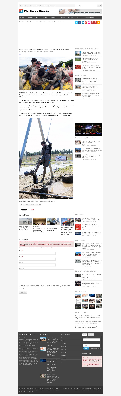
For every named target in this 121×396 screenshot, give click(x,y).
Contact (32, 5)
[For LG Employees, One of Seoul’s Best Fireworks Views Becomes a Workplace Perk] (92, 306)
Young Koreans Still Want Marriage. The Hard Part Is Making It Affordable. (91, 156)
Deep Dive (63, 349)
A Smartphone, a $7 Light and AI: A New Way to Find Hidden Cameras (91, 233)
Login (84, 334)
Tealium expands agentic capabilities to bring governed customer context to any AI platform (53, 351)
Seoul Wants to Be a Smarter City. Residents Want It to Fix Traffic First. (92, 149)
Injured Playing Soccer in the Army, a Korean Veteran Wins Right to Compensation (91, 95)
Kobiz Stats (63, 352)
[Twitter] (76, 22)
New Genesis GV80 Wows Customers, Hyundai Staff (52, 228)
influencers (38, 204)
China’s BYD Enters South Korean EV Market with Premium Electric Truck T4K (87, 317)
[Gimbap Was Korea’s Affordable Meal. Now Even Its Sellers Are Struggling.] (99, 306)
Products (63, 355)
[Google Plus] (86, 22)
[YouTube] (92, 22)
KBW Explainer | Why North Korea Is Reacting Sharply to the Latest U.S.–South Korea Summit (91, 254)
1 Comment (94, 266)
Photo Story (31, 21)
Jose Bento (77, 326)
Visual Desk (71, 17)
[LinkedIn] (83, 22)
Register (91, 334)
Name (21, 251)
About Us (63, 361)
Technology (62, 17)
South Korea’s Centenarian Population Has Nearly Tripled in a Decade (91, 283)
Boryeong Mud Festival (29, 204)
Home (21, 5)
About (26, 5)
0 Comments (93, 55)
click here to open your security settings (91, 361)
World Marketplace (90, 17)
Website (21, 262)
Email (21, 256)
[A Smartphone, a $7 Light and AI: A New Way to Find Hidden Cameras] (78, 233)
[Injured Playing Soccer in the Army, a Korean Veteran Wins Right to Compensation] (78, 94)
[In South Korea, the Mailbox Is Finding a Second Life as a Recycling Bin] (78, 227)
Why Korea (52, 5)
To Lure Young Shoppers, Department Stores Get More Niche (91, 219)
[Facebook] (79, 22)
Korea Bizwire (35, 51)
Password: (85, 342)
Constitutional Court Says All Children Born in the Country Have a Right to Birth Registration (91, 80)
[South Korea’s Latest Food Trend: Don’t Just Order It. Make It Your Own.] (78, 143)
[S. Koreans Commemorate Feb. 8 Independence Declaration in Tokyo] (39, 221)
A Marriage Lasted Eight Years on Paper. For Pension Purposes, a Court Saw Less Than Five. (91, 87)
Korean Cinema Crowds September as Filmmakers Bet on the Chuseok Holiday (53, 377)
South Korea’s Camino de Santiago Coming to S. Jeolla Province (25, 227)
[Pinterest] (95, 22)
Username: (85, 337)
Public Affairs (29, 17)
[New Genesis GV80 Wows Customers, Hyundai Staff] (53, 221)
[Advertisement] (46, 35)
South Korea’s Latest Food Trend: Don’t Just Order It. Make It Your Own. (91, 142)
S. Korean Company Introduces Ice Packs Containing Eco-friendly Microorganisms (88, 322)
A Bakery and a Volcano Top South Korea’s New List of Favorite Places (91, 52)
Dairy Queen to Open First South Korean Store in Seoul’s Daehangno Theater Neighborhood (67, 231)
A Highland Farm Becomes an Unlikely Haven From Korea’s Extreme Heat (90, 59)
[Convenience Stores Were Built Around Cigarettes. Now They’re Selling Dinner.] (99, 301)
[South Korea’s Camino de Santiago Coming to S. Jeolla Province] (25, 221)
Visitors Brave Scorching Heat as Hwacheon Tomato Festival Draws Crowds (91, 67)
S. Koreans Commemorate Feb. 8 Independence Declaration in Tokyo (39, 229)
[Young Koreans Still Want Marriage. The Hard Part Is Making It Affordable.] (78, 156)
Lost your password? (96, 348)
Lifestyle (53, 17)
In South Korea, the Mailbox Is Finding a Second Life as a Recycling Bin (91, 226)
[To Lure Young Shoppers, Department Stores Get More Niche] (78, 220)
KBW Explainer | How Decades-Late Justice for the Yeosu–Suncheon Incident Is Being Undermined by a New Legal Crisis (92, 262)
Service (45, 5)
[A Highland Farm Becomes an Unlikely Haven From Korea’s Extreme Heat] (78, 59)
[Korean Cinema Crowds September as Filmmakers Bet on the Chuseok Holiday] (99, 296)
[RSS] (98, 22)
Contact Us (63, 358)
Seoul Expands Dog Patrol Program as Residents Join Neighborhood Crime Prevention (87, 326)
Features (79, 17)
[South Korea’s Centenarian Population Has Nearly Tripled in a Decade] (78, 283)
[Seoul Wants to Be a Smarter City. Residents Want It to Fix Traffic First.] (78, 150)
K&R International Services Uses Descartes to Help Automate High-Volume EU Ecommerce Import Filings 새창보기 (52, 364)
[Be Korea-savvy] (34, 11)
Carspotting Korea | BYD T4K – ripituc (84, 315)
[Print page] (46, 54)
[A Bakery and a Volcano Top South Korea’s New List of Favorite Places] (78, 53)
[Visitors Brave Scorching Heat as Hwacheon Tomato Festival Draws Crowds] (78, 67)
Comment (21, 268)
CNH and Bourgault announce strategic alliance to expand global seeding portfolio (53, 340)
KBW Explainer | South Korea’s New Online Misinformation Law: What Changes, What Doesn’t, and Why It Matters (91, 246)
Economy (45, 17)
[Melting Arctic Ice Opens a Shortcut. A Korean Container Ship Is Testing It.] (78, 306)
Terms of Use (39, 5)
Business (38, 17)
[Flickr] (89, 22)
